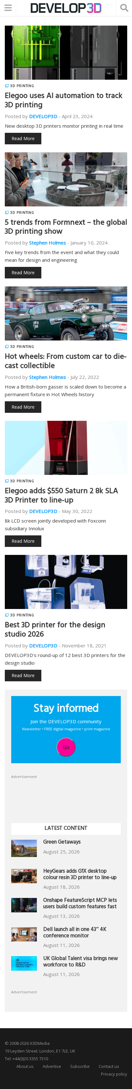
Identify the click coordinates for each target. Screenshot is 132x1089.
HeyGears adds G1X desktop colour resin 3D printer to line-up (80, 875)
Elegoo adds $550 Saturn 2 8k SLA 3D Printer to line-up (61, 496)
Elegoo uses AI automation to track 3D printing (63, 101)
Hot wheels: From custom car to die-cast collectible (66, 362)
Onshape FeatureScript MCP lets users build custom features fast (80, 904)
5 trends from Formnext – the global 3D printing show (66, 228)
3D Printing (22, 86)
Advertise (52, 1066)
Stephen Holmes (47, 242)
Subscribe (80, 1066)
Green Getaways (62, 843)
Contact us (109, 1066)
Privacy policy (114, 1074)
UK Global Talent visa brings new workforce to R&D (80, 962)
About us (25, 1066)
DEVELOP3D (43, 116)
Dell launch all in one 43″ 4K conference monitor (74, 933)
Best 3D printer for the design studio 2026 (55, 631)
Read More (23, 138)
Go (66, 747)
